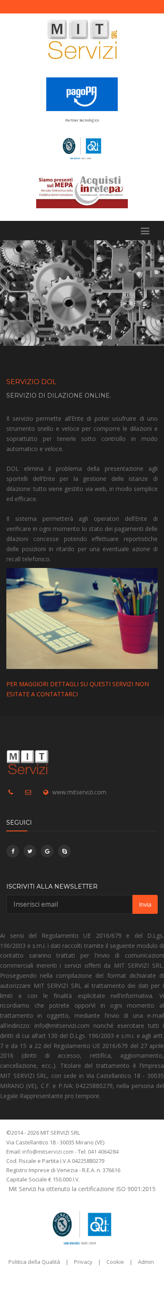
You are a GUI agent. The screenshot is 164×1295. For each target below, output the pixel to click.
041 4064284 (103, 1151)
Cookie (115, 1262)
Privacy (83, 1262)
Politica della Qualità (34, 1262)
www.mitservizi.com (79, 792)
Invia (145, 904)
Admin (146, 1262)
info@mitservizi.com (48, 1151)
